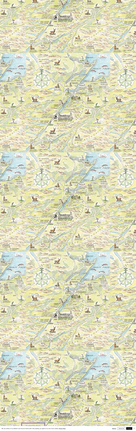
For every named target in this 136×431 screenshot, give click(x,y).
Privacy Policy (62, 428)
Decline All (121, 428)
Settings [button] (114, 428)
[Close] (134, 428)
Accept (129, 428)
